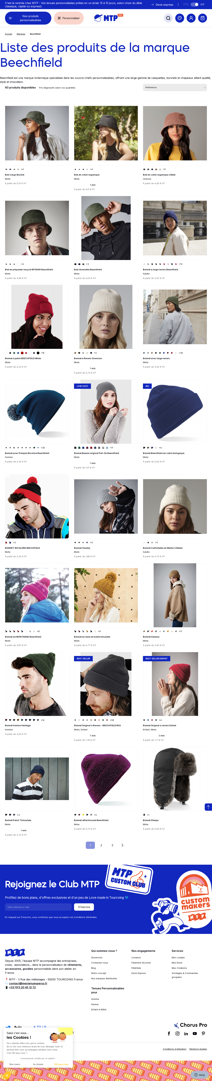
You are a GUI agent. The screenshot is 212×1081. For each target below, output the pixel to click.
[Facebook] (169, 1033)
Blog (93, 968)
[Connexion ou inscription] (191, 18)
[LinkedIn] (186, 1033)
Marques (21, 34)
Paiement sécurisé (141, 962)
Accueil (8, 34)
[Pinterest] (203, 1033)
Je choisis (38, 1064)
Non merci (14, 1064)
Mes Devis (177, 962)
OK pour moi (61, 1064)
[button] (7, 1075)
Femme (95, 1004)
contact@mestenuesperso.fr (28, 983)
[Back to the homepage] (106, 18)
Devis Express (139, 973)
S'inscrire (84, 907)
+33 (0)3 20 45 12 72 (22, 987)
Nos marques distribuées (104, 978)
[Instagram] (177, 1033)
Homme (95, 999)
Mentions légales (198, 1049)
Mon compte (178, 957)
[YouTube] (194, 1033)
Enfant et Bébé (98, 1009)
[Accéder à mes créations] (179, 18)
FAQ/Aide (136, 968)
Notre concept (98, 973)
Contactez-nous (99, 962)
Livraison (136, 957)
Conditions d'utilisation (174, 1049)
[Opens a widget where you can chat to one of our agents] (199, 1075)
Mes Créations (179, 968)
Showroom (96, 957)
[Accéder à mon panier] (202, 18)
